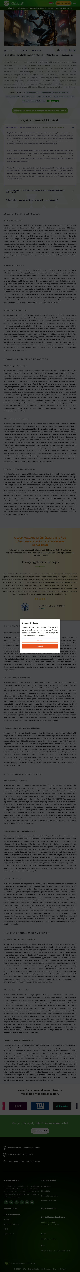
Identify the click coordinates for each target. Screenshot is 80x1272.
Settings (40, 640)
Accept (40, 646)
